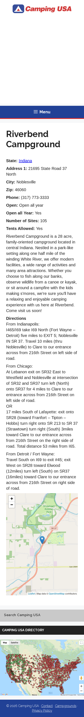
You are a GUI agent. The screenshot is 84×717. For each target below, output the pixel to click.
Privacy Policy (42, 711)
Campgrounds (65, 706)
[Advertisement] (42, 62)
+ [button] (11, 498)
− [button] (11, 504)
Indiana (25, 160)
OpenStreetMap (56, 593)
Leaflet (31, 593)
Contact (47, 706)
